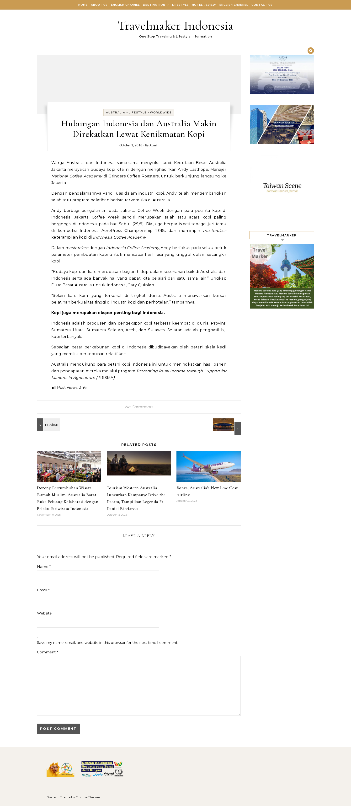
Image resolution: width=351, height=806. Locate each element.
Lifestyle (180, 4)
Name (44, 566)
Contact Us (262, 4)
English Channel (125, 4)
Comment (47, 652)
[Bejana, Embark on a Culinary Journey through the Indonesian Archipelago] (47, 424)
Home (83, 4)
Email (43, 590)
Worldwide (161, 112)
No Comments (139, 407)
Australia (115, 112)
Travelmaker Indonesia (176, 25)
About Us (99, 4)
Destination (154, 4)
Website (44, 613)
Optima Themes (88, 797)
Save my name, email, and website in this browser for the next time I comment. (107, 642)
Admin (153, 145)
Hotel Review (204, 4)
